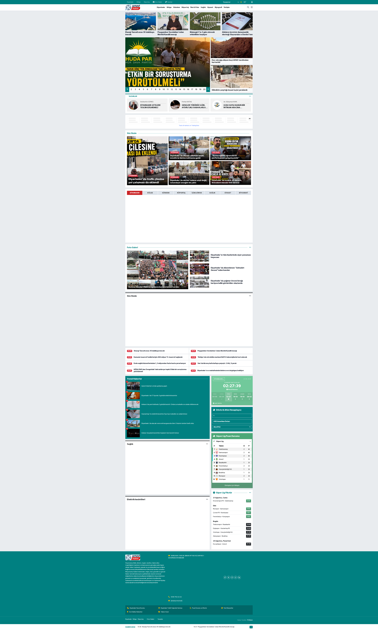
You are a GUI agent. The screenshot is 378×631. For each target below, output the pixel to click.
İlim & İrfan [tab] (197, 193)
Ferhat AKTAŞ (145, 102)
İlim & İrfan (194, 7)
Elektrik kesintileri (136, 499)
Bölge (139, 2)
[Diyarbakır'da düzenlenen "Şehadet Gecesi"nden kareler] (199, 269)
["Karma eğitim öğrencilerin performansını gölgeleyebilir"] (230, 148)
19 (200, 89)
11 (168, 89)
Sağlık (203, 7)
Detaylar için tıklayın (232, 485)
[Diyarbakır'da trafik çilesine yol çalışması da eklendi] (147, 161)
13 (176, 89)
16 (188, 89)
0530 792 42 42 (176, 597)
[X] (228, 577)
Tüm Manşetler (228, 608)
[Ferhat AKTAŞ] (134, 105)
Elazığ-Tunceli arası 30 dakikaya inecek (149, 351)
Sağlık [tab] (212, 193)
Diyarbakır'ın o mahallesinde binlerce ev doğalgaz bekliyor (220, 370)
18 (196, 89)
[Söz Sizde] (250, 296)
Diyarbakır (130, 2)
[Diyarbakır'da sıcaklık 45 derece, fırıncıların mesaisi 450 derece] (230, 173)
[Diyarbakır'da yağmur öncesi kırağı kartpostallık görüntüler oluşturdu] (199, 282)
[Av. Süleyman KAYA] (175, 105)
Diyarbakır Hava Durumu (137, 608)
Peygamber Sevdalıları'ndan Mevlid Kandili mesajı (217, 351)
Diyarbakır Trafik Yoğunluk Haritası (171, 608)
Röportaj (147, 2)
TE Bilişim (250, 620)
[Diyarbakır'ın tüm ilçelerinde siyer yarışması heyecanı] (199, 256)
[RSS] (239, 577)
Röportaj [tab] (181, 193)
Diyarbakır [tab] (134, 193)
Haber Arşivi (165, 612)
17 (192, 89)
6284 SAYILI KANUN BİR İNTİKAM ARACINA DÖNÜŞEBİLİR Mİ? (192, 106)
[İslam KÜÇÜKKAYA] (217, 105)
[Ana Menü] (252, 7)
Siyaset (210, 7)
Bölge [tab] (150, 193)
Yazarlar (169, 2)
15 (184, 89)
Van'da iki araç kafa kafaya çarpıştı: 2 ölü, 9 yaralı (217, 363)
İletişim (227, 7)
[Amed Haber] (132, 7)
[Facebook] (225, 577)
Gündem (176, 7)
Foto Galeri (158, 2)
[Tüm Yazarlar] (250, 96)
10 (164, 89)
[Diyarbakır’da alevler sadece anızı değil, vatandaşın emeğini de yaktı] (189, 173)
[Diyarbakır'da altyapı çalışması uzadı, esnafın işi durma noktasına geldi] (189, 148)
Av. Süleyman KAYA (188, 102)
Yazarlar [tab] (133, 96)
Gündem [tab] (165, 193)
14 (180, 89)
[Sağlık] (207, 444)
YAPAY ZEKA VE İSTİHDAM (235, 106)
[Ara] (248, 7)
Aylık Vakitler (218, 403)
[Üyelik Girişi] (251, 2)
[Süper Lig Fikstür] (250, 493)
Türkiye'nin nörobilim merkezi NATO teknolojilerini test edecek (222, 357)
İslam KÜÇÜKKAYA (230, 103)
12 (172, 89)
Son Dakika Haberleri (135, 612)
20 (204, 89)
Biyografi (218, 7)
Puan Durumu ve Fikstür (199, 608)
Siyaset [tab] (228, 193)
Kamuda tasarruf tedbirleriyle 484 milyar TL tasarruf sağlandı (158, 357)
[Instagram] (232, 577)
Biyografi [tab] (243, 193)
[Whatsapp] (235, 577)
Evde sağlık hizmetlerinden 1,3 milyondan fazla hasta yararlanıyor (160, 363)
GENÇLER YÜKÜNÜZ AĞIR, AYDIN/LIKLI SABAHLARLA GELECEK (152, 106)
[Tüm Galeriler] (250, 247)
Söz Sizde (132, 296)
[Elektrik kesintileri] (207, 499)
